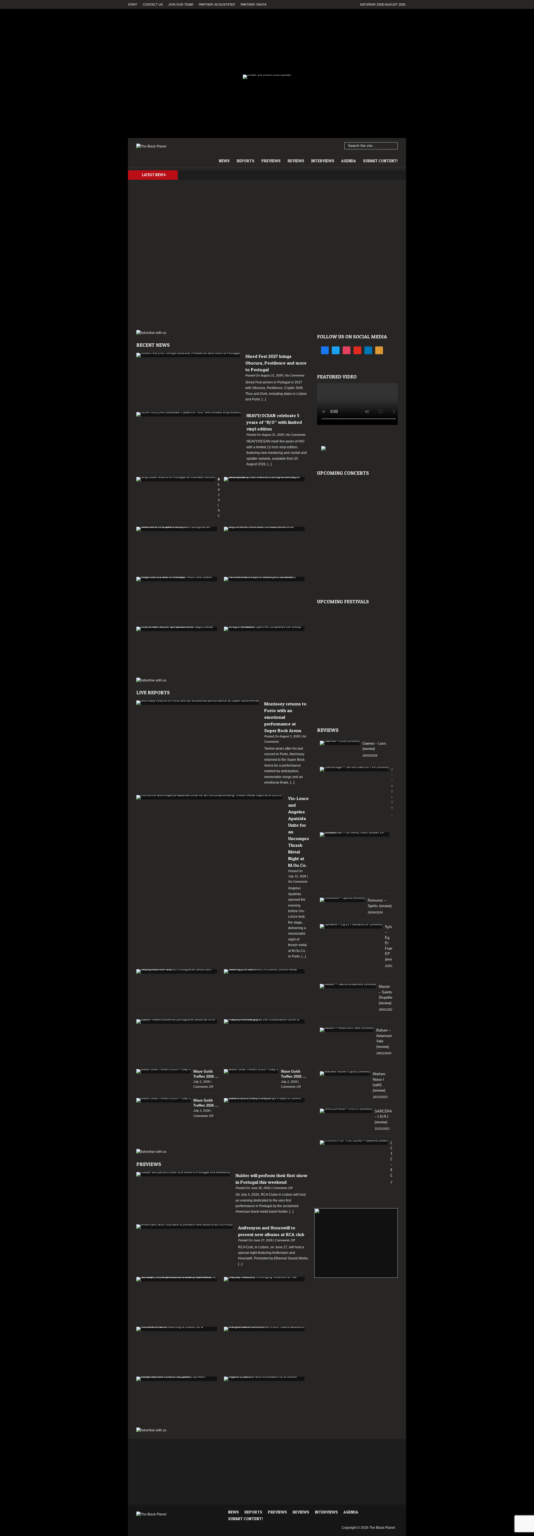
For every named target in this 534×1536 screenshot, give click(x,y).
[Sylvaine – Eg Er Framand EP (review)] (351, 926)
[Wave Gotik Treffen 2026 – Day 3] (251, 1071)
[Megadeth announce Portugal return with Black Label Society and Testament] (176, 579)
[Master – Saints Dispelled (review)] (348, 986)
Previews (271, 160)
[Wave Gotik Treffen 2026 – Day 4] (163, 1071)
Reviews (296, 160)
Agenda (348, 160)
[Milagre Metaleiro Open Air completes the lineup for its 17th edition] (264, 629)
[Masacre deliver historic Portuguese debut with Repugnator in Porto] (176, 971)
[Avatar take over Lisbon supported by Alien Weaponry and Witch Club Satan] (176, 1379)
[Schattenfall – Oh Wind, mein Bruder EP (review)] (354, 834)
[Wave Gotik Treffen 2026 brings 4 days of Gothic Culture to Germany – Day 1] (264, 1100)
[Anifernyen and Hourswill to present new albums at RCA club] (184, 1226)
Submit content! (380, 160)
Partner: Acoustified (217, 4)
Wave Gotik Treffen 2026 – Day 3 (293, 1074)
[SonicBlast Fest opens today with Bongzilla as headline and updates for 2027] (176, 529)
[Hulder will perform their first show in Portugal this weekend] (183, 1174)
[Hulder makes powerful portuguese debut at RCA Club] (176, 1021)
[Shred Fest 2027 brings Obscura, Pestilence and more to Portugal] (188, 355)
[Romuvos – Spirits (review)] (342, 900)
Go (394, 146)
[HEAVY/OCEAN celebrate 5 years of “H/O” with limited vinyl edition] (188, 414)
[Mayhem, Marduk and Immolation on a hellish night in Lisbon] (264, 1379)
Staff (132, 4)
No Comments (295, 375)
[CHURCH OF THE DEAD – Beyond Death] (354, 1142)
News (224, 160)
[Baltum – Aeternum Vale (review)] (347, 1030)
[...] (263, 399)
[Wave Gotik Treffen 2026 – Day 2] (163, 1100)
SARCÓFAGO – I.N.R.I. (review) (386, 1116)
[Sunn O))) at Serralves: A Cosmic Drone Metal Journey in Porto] (264, 971)
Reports (245, 160)
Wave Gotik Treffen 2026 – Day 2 (205, 1103)
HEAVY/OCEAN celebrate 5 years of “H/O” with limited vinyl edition (274, 422)
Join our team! (180, 4)
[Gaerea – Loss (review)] (340, 743)
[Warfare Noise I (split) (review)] (345, 1073)
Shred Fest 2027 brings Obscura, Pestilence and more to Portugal (275, 362)
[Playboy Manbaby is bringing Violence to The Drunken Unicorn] (264, 1279)
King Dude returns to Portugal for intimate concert (219, 482)
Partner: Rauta (253, 4)
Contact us (153, 4)
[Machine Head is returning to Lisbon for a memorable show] (176, 1329)
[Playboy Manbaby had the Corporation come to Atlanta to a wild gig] (264, 1021)
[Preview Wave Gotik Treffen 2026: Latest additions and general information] (264, 1329)
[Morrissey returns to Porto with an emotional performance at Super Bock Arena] (197, 702)
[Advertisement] (356, 1305)
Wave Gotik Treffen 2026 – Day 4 (205, 1074)
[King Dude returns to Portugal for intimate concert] (175, 479)
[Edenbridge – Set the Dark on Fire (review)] (354, 769)
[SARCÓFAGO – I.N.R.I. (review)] (346, 1111)
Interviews (322, 160)
